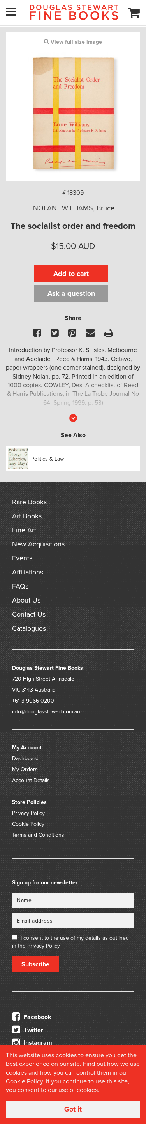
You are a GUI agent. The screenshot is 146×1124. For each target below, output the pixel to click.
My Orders (25, 769)
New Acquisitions (38, 544)
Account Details (31, 780)
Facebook (36, 1017)
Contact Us (29, 614)
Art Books (27, 516)
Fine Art (24, 530)
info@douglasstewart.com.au (46, 711)
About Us (26, 600)
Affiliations (27, 572)
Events (22, 558)
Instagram (37, 1043)
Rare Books (29, 502)
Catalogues (29, 628)
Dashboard (25, 758)
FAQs (20, 586)
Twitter (32, 1030)
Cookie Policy (28, 824)
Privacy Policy (28, 813)
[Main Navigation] (11, 12)
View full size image (75, 42)
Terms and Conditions (38, 835)
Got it (73, 1109)
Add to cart (71, 273)
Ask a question (71, 293)
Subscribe (35, 964)
